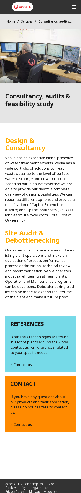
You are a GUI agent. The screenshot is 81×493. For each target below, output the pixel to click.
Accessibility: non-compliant (24, 484)
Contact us (22, 364)
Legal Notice (39, 488)
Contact (54, 484)
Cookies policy (15, 488)
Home (11, 21)
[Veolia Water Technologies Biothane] (22, 7)
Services (27, 21)
